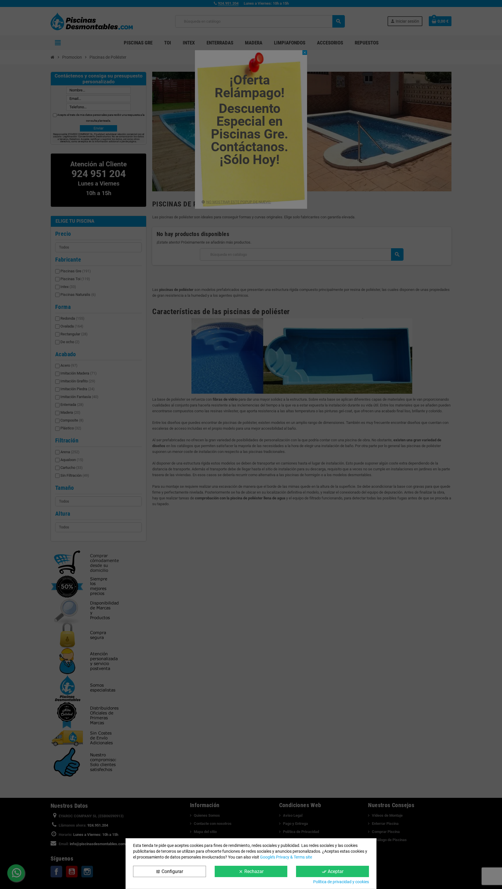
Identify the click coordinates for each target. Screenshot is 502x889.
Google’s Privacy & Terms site (286, 857)
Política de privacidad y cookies (341, 881)
